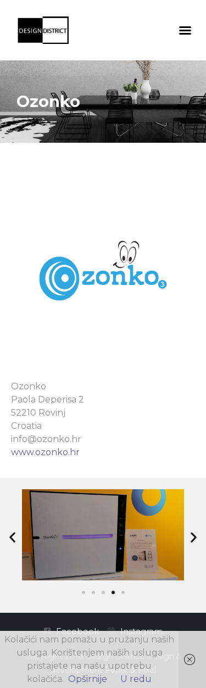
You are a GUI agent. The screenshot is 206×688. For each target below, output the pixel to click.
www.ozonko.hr (45, 452)
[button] (185, 30)
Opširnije (87, 679)
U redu (136, 679)
